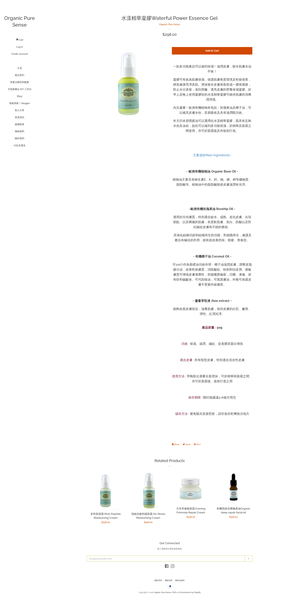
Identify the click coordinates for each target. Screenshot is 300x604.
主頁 (19, 68)
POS (174, 592)
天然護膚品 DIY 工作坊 (19, 89)
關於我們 (19, 138)
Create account (19, 53)
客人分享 (19, 110)
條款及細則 (180, 580)
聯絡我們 (19, 131)
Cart (20, 39)
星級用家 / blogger (19, 103)
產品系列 (19, 75)
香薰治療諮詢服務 (19, 82)
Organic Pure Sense (19, 21)
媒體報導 (19, 124)
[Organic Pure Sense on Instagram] (173, 566)
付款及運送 (19, 145)
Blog (19, 96)
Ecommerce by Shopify (190, 592)
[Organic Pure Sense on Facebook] (167, 566)
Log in (19, 46)
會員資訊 (19, 117)
